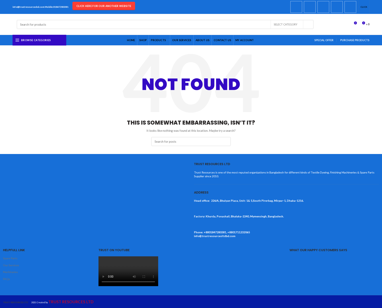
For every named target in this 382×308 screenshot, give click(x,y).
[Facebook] (296, 7)
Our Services (11, 265)
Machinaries (10, 272)
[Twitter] (310, 7)
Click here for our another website (103, 6)
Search (308, 24)
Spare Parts (10, 258)
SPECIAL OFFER (323, 40)
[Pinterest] (323, 7)
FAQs (6, 279)
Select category (285, 24)
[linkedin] (337, 7)
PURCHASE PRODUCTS (354, 40)
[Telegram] (350, 7)
